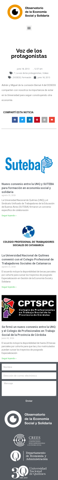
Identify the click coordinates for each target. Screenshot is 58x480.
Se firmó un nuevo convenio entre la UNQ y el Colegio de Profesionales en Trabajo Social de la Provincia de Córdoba (29, 330)
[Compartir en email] (52, 120)
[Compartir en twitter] (22, 120)
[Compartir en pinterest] (37, 120)
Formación (26, 77)
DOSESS (17, 77)
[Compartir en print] (44, 120)
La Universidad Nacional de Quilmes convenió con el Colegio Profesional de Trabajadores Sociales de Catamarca (28, 259)
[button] (29, 28)
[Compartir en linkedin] (30, 120)
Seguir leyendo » (9, 215)
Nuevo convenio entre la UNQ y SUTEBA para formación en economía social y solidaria (28, 188)
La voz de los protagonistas (28, 73)
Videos (45, 73)
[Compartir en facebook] (15, 120)
